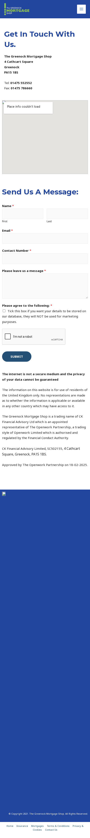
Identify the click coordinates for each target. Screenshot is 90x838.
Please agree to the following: (27, 305)
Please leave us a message (24, 271)
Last (49, 221)
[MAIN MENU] (81, 9)
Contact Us (51, 829)
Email (7, 230)
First (4, 221)
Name (8, 206)
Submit (16, 356)
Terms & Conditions (58, 825)
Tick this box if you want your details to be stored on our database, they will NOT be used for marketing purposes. (44, 316)
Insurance (22, 825)
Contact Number (16, 250)
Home (9, 825)
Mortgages (37, 825)
